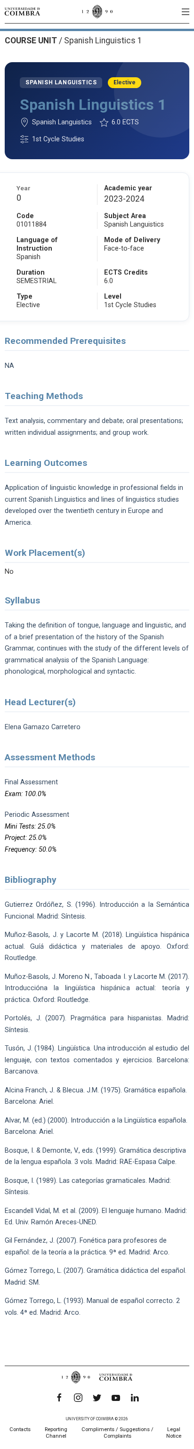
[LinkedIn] (134, 1397)
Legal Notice (173, 1432)
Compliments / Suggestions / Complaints (117, 1432)
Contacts (20, 1429)
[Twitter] (97, 1397)
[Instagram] (78, 1397)
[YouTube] (115, 1397)
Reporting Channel (56, 1432)
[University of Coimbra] (22, 11)
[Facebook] (59, 1397)
